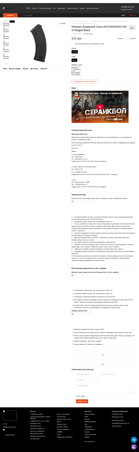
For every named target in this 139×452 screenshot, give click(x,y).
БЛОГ (28, 8)
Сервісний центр (72, 8)
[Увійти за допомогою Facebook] (116, 374)
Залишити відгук (116, 426)
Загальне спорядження (37, 431)
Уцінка (59, 434)
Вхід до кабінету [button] (90, 414)
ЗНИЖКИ (59, 432)
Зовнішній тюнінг (35, 423)
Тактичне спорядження (37, 428)
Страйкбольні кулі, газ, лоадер (39, 421)
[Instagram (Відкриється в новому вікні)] (104, 8)
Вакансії (87, 437)
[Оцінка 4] (98, 396)
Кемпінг (59, 421)
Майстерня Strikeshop (79, 134)
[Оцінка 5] (101, 396)
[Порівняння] (112, 15)
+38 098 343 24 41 (127, 7)
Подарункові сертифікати (64, 437)
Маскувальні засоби (36, 433)
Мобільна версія (10, 435)
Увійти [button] (77, 44)
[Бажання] (116, 15)
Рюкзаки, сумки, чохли (64, 419)
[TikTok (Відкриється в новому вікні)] (109, 8)
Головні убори (61, 416)
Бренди (82, 8)
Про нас (34, 8)
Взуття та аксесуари (63, 414)
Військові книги (61, 424)
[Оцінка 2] (91, 396)
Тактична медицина (63, 429)
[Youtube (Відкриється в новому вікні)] (112, 8)
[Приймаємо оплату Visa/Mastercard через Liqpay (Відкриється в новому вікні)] (15, 430)
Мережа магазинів (45, 8)
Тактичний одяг (35, 439)
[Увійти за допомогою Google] (120, 374)
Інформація (61, 8)
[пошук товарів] (21, 15)
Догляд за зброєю (62, 427)
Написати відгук (88, 34)
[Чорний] (76, 71)
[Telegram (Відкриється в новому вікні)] (107, 8)
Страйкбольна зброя (36, 414)
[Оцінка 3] (94, 396)
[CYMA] (62, 23)
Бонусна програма (92, 8)
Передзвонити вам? (126, 9)
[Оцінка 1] (88, 396)
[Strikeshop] (10, 415)
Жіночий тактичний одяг (37, 436)
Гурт (54, 8)
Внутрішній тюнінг (35, 426)
